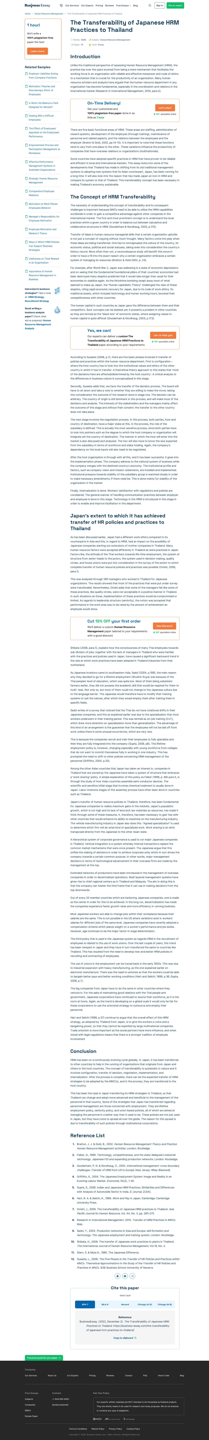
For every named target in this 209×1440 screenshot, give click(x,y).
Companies (30, 1404)
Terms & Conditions (78, 1429)
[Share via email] (125, 1276)
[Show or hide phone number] (61, 5)
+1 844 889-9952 (60, 1399)
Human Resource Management (115, 40)
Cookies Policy (133, 1429)
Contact (128, 1375)
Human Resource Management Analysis (38, 324)
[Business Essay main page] (37, 5)
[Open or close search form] (150, 5)
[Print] (117, 1276)
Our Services (72, 5)
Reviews (109, 5)
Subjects (29, 1399)
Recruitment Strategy (37, 301)
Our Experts (87, 5)
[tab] (85, 1304)
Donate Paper (31, 1416)
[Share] (132, 1276)
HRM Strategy (36, 297)
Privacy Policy (115, 1429)
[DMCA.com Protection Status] (97, 1418)
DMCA (28, 1410)
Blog (135, 5)
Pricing (99, 5)
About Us (52, 1375)
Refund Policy (98, 1429)
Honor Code (163, 1375)
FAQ (145, 1375)
